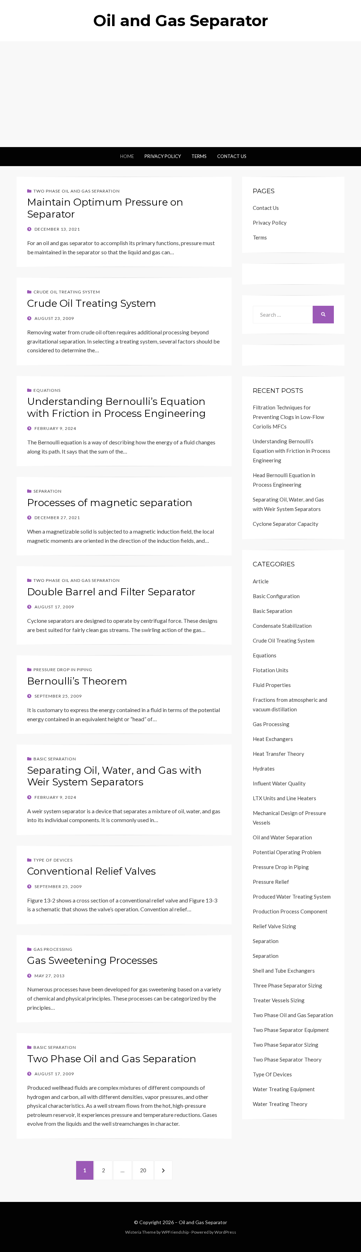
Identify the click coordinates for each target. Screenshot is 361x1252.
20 (146, 1170)
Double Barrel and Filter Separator (111, 592)
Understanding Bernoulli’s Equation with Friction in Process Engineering (116, 407)
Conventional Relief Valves (91, 871)
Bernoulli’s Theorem (77, 681)
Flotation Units (270, 670)
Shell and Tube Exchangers (284, 970)
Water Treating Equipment (284, 1089)
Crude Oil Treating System (66, 291)
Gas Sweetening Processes (92, 960)
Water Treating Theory (280, 1104)
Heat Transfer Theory (278, 753)
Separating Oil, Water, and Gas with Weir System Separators (114, 776)
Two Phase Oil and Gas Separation (76, 191)
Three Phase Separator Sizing (287, 985)
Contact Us (231, 156)
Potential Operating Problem (287, 852)
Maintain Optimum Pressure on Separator (105, 208)
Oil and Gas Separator (180, 20)
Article (261, 581)
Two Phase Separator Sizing (285, 1044)
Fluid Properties (272, 685)
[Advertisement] (180, 94)
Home (127, 156)
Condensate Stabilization (282, 625)
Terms (199, 156)
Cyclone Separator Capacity (285, 524)
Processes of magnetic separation (109, 503)
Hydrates (264, 768)
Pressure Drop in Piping (62, 669)
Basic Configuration (276, 596)
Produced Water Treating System (292, 896)
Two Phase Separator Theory (287, 1059)
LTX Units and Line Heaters (284, 798)
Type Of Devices (53, 860)
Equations (47, 390)
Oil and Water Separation (282, 837)
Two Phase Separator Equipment (291, 1030)
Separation (47, 491)
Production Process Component (290, 911)
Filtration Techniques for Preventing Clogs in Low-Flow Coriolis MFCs (288, 417)
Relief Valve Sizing (274, 926)
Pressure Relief (271, 882)
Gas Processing (53, 949)
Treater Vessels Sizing (279, 1000)
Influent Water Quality (279, 783)
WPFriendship (175, 1232)
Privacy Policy (163, 156)
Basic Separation (54, 758)
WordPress (225, 1232)
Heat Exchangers (273, 739)
